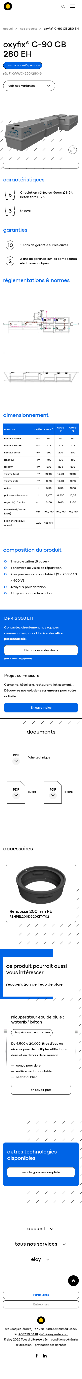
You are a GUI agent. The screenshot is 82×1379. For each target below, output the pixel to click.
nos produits (28, 29)
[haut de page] (73, 1280)
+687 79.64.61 (28, 1334)
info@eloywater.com (54, 1334)
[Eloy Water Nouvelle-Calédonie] (8, 6)
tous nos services (36, 1244)
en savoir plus (41, 893)
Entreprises (41, 1304)
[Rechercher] (63, 6)
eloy (36, 1259)
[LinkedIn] (45, 1355)
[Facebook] (36, 1355)
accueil (8, 29)
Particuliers (41, 1295)
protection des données (50, 1345)
